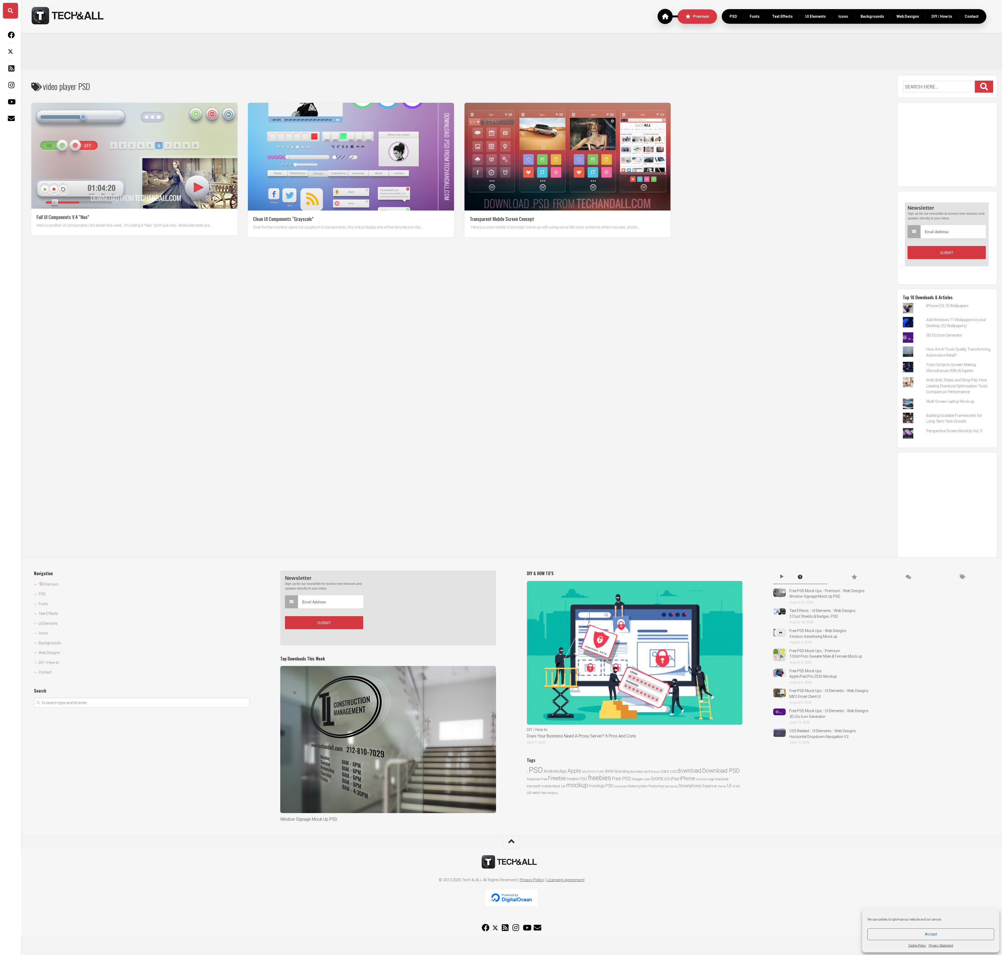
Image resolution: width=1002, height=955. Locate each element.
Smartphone (689, 785)
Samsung (671, 786)
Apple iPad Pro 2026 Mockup (813, 676)
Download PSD (721, 770)
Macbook (722, 779)
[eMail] (10, 118)
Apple (574, 771)
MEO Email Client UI (805, 696)
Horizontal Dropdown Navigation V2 (819, 737)
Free (544, 779)
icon (647, 779)
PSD (733, 16)
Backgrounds (872, 16)
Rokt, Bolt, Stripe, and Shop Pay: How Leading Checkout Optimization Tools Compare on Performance (957, 386)
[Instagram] (10, 85)
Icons (843, 16)
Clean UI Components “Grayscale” (283, 218)
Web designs (549, 793)
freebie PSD (577, 779)
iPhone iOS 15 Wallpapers (947, 306)
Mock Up (558, 786)
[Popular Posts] (854, 577)
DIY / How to (942, 16)
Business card (640, 771)
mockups (620, 786)
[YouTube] (10, 101)
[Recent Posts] (800, 577)
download (689, 770)
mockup (577, 785)
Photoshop (655, 786)
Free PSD (621, 778)
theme (722, 786)
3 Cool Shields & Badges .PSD (813, 616)
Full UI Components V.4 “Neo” (63, 216)
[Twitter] (10, 51)
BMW (609, 771)
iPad (675, 778)
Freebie (557, 778)
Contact (972, 16)
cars (665, 771)
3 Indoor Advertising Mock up (813, 636)
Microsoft (533, 786)
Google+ (638, 779)
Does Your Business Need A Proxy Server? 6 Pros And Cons (581, 736)
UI (729, 786)
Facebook (533, 779)
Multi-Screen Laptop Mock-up (950, 401)
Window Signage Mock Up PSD (308, 819)
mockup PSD (601, 785)
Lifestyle (701, 779)
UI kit (736, 786)
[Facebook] (10, 35)
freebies (599, 778)
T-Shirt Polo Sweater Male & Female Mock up (825, 656)
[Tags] (962, 577)
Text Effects (782, 16)
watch (536, 793)
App (562, 771)
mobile (546, 786)
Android (551, 771)
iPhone (687, 779)
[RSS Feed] (10, 68)
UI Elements (815, 16)
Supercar (709, 786)
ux (529, 792)
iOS (667, 779)
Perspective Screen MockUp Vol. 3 (954, 431)
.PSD (535, 770)
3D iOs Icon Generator (944, 335)
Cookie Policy (917, 945)
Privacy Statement (941, 945)
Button (655, 771)
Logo (710, 779)
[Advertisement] (511, 51)
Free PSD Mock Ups (805, 591)
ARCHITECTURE (593, 771)
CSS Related (799, 731)
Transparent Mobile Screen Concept (502, 218)
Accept (931, 934)
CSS (673, 771)
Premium (701, 16)
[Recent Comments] (908, 577)
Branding (622, 771)
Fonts (755, 16)
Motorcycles (637, 786)
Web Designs (908, 16)
